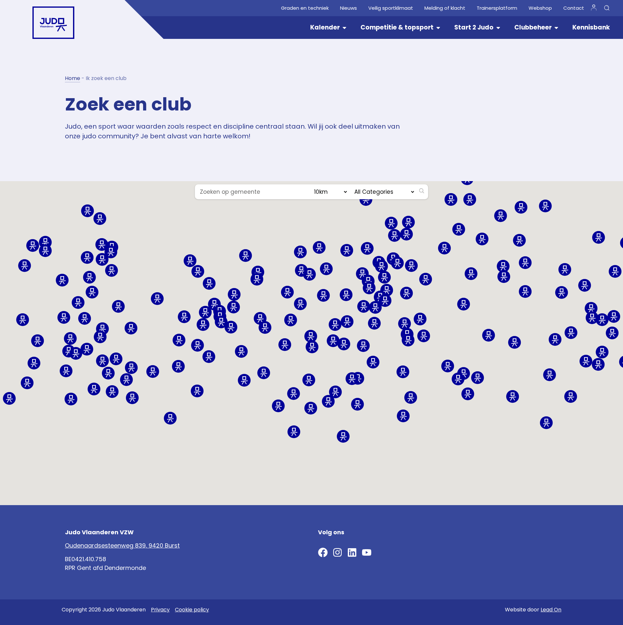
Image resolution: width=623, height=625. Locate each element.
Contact (573, 8)
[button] (71, 399)
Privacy (160, 609)
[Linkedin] (352, 552)
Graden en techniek (305, 8)
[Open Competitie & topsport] (438, 27)
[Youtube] (367, 552)
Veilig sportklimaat (390, 8)
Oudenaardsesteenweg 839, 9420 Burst (122, 545)
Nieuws (348, 8)
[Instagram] (337, 552)
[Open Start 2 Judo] (498, 27)
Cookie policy (192, 609)
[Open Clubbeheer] (556, 27)
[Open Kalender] (344, 27)
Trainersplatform (497, 8)
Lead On (551, 609)
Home (72, 78)
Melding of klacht (444, 8)
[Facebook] (323, 552)
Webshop (540, 8)
